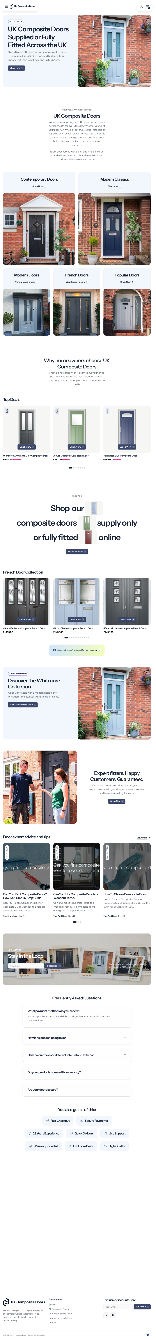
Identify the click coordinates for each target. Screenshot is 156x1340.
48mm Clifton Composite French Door (73, 628)
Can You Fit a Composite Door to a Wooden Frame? (75, 896)
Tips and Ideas (10, 916)
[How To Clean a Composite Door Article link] (127, 880)
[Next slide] (151, 435)
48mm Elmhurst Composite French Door (24, 628)
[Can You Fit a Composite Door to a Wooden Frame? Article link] (77, 880)
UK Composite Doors (18, 1335)
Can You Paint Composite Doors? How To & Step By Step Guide (25, 896)
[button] (6, 6)
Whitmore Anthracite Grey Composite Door (25, 455)
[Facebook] (113, 1315)
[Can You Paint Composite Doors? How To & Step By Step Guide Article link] (26, 880)
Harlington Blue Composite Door (120, 455)
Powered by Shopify (36, 1335)
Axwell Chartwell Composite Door (71, 455)
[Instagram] (106, 1315)
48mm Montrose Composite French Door (124, 628)
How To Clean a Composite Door (124, 894)
